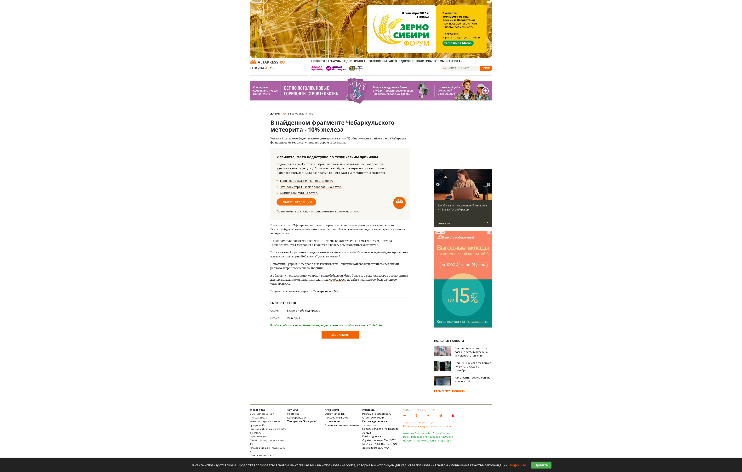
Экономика (378, 61)
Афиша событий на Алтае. (299, 193)
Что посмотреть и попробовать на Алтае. (311, 187)
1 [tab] (485, 222)
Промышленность (448, 61)
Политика (424, 61)
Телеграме (320, 291)
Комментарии (340, 335)
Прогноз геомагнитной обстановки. (306, 181)
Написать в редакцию (296, 202)
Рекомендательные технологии (374, 423)
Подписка (293, 413)
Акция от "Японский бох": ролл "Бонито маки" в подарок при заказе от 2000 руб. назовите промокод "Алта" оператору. (428, 436)
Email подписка (371, 436)
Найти (486, 68)
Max (337, 291)
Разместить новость (449, 391)
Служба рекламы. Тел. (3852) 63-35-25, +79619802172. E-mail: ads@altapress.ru (380, 443)
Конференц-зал (296, 417)
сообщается (337, 279)
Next (488, 185)
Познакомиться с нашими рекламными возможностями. (318, 211)
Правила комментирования (342, 425)
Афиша (366, 432)
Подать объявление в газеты (380, 428)
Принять (541, 465)
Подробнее (517, 465)
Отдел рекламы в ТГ (374, 417)
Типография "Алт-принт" (302, 421)
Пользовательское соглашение (336, 419)
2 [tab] (487, 222)
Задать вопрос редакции (419, 422)
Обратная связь (335, 413)
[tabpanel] (463, 200)
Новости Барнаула (326, 61)
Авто (393, 61)
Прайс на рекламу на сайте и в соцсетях (428, 426)
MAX (386, 447)
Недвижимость (355, 61)
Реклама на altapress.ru (376, 413)
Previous (438, 185)
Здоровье (406, 61)
